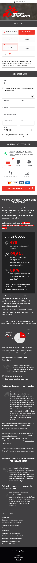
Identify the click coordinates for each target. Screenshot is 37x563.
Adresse (6, 107)
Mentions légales (18, 557)
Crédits (18, 555)
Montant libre (14, 54)
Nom (22, 100)
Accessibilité (20, 2)
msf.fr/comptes (19, 312)
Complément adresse (10, 114)
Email (5, 80)
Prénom (6, 100)
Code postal (8, 121)
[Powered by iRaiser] (18, 551)
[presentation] (10, 32)
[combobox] (18, 96)
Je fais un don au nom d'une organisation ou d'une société (19, 89)
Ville (22, 121)
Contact (18, 560)
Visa (15, 182)
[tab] (10, 32)
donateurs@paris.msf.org (19, 379)
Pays (5, 127)
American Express (27, 182)
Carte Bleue (21, 182)
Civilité (6, 94)
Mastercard (9, 182)
